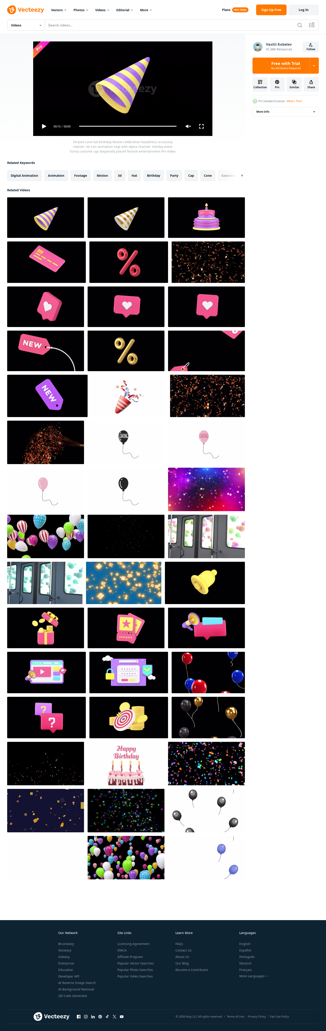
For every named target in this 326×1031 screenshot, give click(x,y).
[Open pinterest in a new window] (100, 1016)
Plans (226, 10)
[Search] (299, 25)
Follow (311, 49)
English (244, 944)
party (174, 175)
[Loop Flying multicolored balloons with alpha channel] (126, 857)
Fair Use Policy (279, 1016)
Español (245, 950)
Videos (100, 10)
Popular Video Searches (135, 976)
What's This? (294, 101)
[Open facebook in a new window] (78, 1016)
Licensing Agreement (133, 944)
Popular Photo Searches (135, 970)
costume (228, 175)
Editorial (122, 10)
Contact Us (183, 950)
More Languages (252, 976)
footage (80, 175)
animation (56, 175)
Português (247, 957)
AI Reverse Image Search (77, 983)
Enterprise (66, 963)
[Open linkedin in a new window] (93, 1016)
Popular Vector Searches (135, 963)
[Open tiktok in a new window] (107, 1016)
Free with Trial (285, 65)
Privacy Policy (257, 1016)
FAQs (179, 944)
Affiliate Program (130, 957)
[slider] (128, 126)
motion (102, 175)
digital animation (24, 175)
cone (208, 175)
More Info (262, 112)
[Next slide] (238, 175)
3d (120, 175)
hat (134, 175)
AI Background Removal (76, 989)
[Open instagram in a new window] (86, 1016)
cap (191, 175)
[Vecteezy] (25, 9)
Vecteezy (64, 950)
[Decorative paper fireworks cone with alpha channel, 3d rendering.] (128, 396)
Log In (304, 10)
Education (65, 970)
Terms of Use (235, 1016)
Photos (78, 10)
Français (245, 970)
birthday (153, 175)
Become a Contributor (191, 970)
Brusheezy (66, 944)
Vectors (57, 10)
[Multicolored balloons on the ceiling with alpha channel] (45, 536)
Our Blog (182, 963)
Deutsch (245, 963)
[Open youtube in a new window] (121, 1016)
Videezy (64, 957)
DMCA (122, 950)
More (144, 10)
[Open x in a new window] (114, 1016)
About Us (182, 957)
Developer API (68, 976)
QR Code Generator (72, 996)
